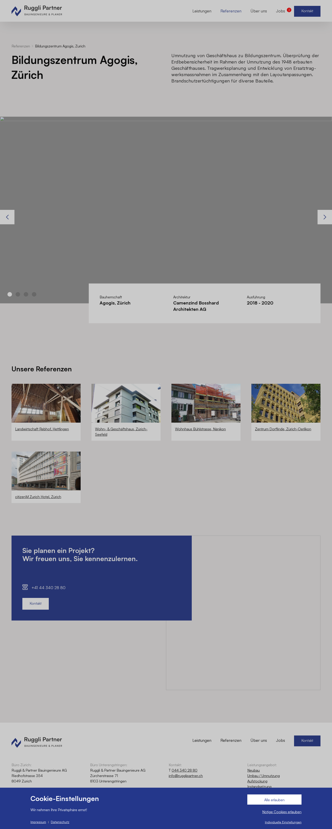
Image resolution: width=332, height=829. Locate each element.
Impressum (38, 822)
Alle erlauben (274, 800)
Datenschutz (60, 822)
